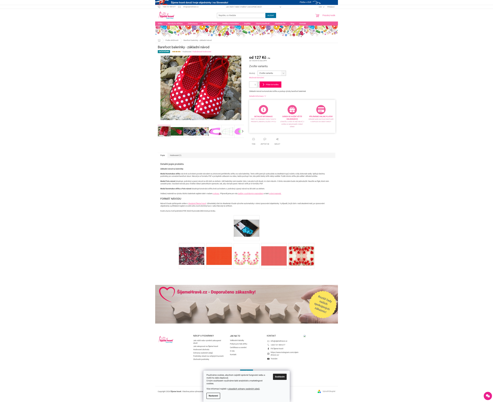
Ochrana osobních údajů (203, 353)
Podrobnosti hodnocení (201, 52)
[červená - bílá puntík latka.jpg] (219, 252)
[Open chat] (488, 396)
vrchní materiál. (275, 194)
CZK (320, 7)
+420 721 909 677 (278, 345)
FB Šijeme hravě (277, 349)
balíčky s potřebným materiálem (250, 194)
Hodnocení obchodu (201, 349)
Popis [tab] (162, 155)
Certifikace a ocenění (238, 347)
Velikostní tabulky (237, 340)
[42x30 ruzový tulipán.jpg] (246, 252)
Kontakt (233, 354)
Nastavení (213, 396)
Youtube (274, 359)
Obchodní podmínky (201, 359)
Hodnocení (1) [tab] (175, 155)
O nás (232, 351)
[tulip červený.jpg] (301, 253)
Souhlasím (280, 376)
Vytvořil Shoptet (329, 391)
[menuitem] (160, 23)
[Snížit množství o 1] (258, 86)
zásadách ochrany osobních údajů (244, 389)
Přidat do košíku (272, 85)
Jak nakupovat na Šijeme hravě (205, 346)
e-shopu (216, 194)
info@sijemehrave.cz (279, 341)
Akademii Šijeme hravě (197, 203)
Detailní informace (256, 96)
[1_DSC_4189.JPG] (246, 224)
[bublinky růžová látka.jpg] (191, 252)
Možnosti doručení (256, 78)
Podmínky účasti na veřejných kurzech (208, 356)
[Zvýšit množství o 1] (258, 83)
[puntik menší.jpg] (274, 253)
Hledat (270, 15)
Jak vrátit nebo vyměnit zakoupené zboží (244, 7)
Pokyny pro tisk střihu (238, 344)
